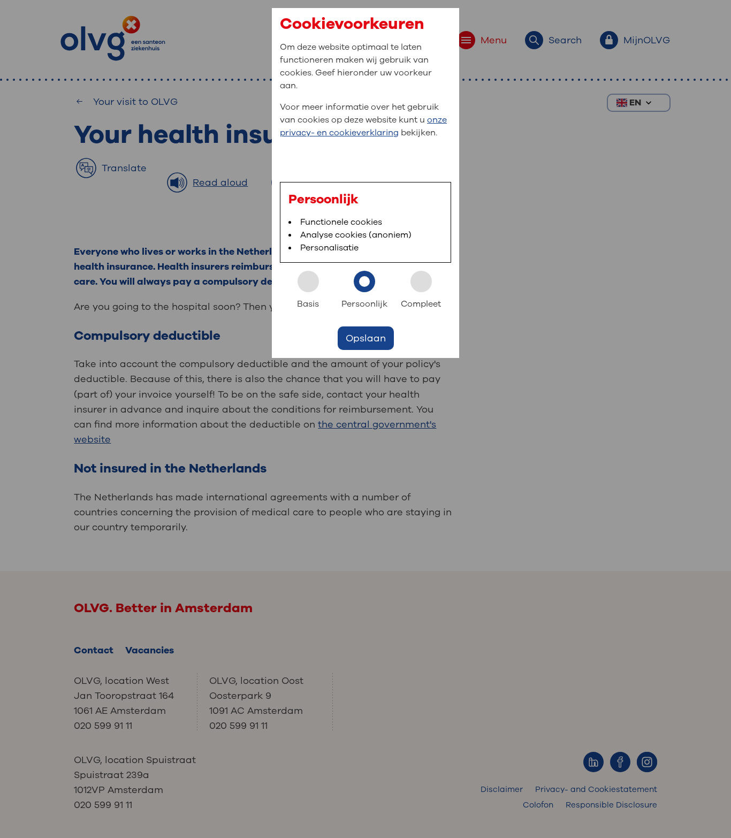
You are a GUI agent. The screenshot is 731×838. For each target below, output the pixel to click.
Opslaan (366, 338)
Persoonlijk (364, 304)
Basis (308, 304)
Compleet (421, 304)
